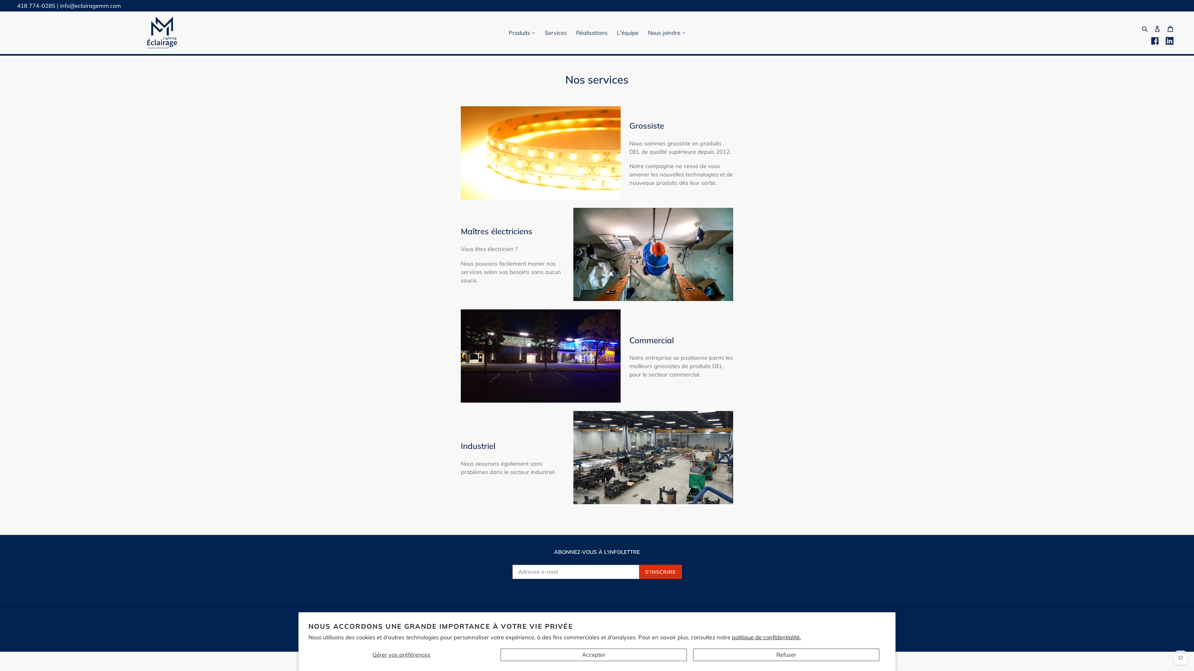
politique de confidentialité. (766, 637)
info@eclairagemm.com (90, 5)
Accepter (593, 654)
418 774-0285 (36, 5)
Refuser (786, 654)
